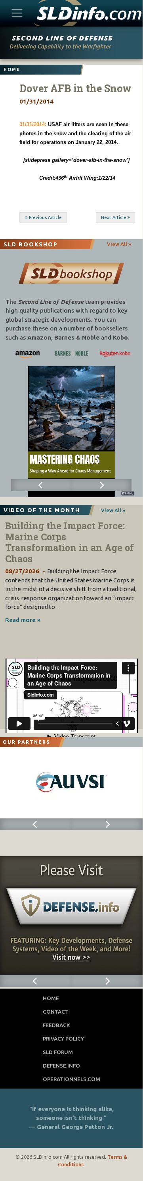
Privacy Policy (63, 1038)
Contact (56, 1011)
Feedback (56, 1025)
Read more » (22, 619)
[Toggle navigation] (17, 12)
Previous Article (45, 217)
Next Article (113, 217)
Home (51, 998)
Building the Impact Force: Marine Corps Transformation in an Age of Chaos (69, 542)
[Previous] (41, 485)
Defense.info (61, 1065)
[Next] (101, 485)
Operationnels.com (71, 1079)
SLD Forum (58, 1052)
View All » (119, 244)
